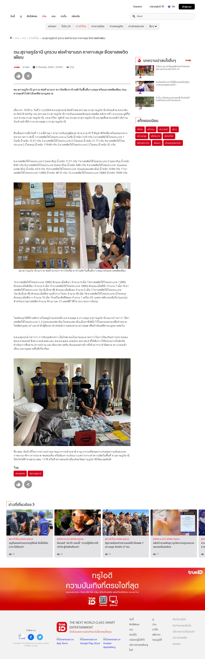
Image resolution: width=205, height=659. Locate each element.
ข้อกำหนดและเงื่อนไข (182, 625)
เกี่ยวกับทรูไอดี (179, 619)
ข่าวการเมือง (97, 26)
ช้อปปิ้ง (133, 634)
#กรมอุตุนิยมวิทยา (173, 143)
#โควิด (140, 129)
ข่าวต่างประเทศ (136, 26)
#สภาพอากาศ (143, 143)
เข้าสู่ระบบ (186, 6)
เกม (54, 16)
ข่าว (24, 38)
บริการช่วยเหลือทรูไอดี (138, 647)
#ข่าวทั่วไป (169, 136)
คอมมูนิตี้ (157, 640)
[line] (22, 637)
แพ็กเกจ (156, 634)
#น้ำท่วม (151, 129)
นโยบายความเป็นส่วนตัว (184, 631)
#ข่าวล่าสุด (141, 136)
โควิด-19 (66, 26)
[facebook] (31, 637)
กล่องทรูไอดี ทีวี (157, 6)
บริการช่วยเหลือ (180, 637)
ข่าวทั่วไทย (81, 26)
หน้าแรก (52, 26)
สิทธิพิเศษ (32, 16)
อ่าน (44, 16)
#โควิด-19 (155, 136)
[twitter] (40, 637)
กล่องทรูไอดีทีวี (137, 640)
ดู (21, 16)
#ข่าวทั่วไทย (14, 539)
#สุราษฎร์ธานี (35, 473)
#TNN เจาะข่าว (64, 539)
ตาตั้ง (64, 16)
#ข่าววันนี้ (163, 129)
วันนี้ (12, 16)
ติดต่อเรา (177, 644)
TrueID (19, 6)
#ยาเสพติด (20, 473)
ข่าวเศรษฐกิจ (116, 26)
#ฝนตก (157, 143)
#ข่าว (174, 129)
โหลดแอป (137, 6)
